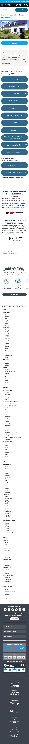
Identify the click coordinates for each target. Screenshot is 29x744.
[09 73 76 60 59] (27, 5)
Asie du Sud (6, 483)
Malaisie (7, 473)
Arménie (7, 508)
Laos (6, 471)
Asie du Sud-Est (7, 464)
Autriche (7, 331)
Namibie (7, 555)
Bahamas (7, 407)
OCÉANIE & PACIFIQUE (8, 521)
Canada (7, 392)
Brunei (6, 466)
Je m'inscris (14, 618)
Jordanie (7, 594)
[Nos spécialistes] (17, 5)
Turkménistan (8, 517)
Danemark (7, 345)
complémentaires (9, 159)
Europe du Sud (6, 312)
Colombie (7, 451)
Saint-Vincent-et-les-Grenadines (13, 437)
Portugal (7, 325)
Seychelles (7, 583)
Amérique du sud (7, 441)
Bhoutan (7, 485)
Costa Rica (7, 411)
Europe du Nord (7, 341)
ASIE (3, 461)
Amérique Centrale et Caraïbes (11, 401)
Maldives (7, 488)
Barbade (7, 409)
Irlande (6, 348)
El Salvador (8, 416)
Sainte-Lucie (8, 439)
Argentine (7, 444)
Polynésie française (10, 532)
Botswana (7, 550)
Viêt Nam (7, 480)
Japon (6, 500)
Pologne (7, 335)
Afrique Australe (7, 548)
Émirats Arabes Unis (10, 591)
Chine (6, 496)
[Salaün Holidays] (9, 5)
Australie (7, 523)
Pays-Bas (7, 354)
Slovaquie (7, 338)
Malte (6, 323)
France (12, 251)
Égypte (6, 542)
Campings (8, 251)
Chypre (6, 315)
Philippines (7, 475)
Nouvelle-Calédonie (10, 528)
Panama (7, 430)
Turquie (7, 600)
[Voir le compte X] (9, 609)
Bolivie (6, 445)
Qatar (6, 598)
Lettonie (7, 363)
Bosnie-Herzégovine (10, 371)
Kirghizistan (8, 513)
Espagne (7, 316)
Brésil (6, 447)
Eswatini (7, 552)
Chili (6, 449)
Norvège (7, 352)
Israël (6, 593)
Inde (6, 487)
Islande (6, 350)
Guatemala (7, 421)
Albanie (7, 369)
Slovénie (7, 382)
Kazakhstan (8, 511)
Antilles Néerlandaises (10, 405)
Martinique (7, 427)
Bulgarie (7, 373)
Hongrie (7, 333)
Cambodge (7, 468)
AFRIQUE (5, 537)
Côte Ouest (8, 397)
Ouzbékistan (8, 515)
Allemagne (7, 330)
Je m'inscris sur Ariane (20, 234)
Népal (6, 490)
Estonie (7, 361)
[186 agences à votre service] (20, 5)
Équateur (7, 452)
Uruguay (7, 456)
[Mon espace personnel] (24, 5)
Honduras (7, 423)
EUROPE (4, 310)
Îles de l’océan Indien (8, 575)
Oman (6, 596)
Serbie (6, 380)
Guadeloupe (8, 420)
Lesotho (7, 554)
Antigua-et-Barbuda (10, 404)
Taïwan (7, 503)
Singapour (7, 477)
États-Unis (7, 394)
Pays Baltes (6, 359)
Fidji (6, 525)
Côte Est (8, 396)
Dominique (7, 414)
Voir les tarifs (14, 43)
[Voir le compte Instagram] (20, 609)
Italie (6, 322)
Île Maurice (7, 577)
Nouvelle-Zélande (9, 530)
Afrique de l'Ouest (7, 567)
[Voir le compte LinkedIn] (23, 609)
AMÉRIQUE (5, 387)
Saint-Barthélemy (9, 434)
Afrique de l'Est (7, 559)
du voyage (11, 71)
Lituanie (7, 365)
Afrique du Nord (7, 540)
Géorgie (7, 510)
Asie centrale (6, 506)
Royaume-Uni (8, 355)
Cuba (6, 413)
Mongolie (7, 502)
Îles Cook (7, 526)
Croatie (6, 375)
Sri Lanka (7, 492)
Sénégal (7, 573)
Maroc (6, 544)
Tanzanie (7, 565)
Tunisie (6, 546)
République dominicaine (11, 432)
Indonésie (7, 470)
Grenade (7, 418)
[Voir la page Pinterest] (12, 609)
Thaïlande (7, 479)
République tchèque (10, 337)
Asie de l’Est (6, 494)
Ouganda (7, 563)
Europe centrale (7, 327)
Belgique (7, 343)
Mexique (7, 399)
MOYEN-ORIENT (7, 587)
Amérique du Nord (7, 390)
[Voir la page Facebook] (5, 609)
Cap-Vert (7, 569)
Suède (6, 357)
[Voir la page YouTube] (16, 609)
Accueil (3, 251)
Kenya (6, 562)
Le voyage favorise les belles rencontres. (14, 270)
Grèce (6, 320)
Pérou (6, 454)
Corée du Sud (8, 498)
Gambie (7, 571)
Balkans (5, 367)
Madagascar (8, 581)
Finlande (7, 346)
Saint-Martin (8, 436)
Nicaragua (7, 428)
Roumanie (7, 378)
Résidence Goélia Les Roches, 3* (14, 15)
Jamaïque (7, 425)
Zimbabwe (7, 557)
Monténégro (8, 377)
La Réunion (8, 579)
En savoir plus (14, 294)
